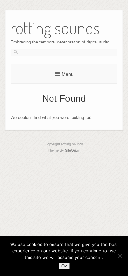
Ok (64, 266)
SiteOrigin (72, 150)
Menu (68, 74)
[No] (120, 256)
